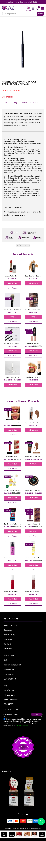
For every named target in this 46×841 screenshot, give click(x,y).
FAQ (5, 660)
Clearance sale (9, 674)
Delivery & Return (23, 245)
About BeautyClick (11, 625)
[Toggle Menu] (42, 8)
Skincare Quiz (9, 695)
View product (12, 288)
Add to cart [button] (12, 283)
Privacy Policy (9, 635)
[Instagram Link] (23, 813)
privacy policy (22, 725)
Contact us (8, 630)
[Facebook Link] (19, 813)
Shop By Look (9, 690)
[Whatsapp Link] (41, 821)
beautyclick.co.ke (22, 828)
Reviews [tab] (34, 103)
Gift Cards (8, 644)
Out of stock (12, 317)
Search (40, 14)
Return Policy (9, 669)
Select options (33, 283)
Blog (5, 685)
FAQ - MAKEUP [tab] (20, 103)
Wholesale (8, 639)
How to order (9, 655)
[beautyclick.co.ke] (8, 7)
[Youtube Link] (27, 813)
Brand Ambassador (11, 700)
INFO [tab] (7, 103)
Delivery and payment (12, 665)
